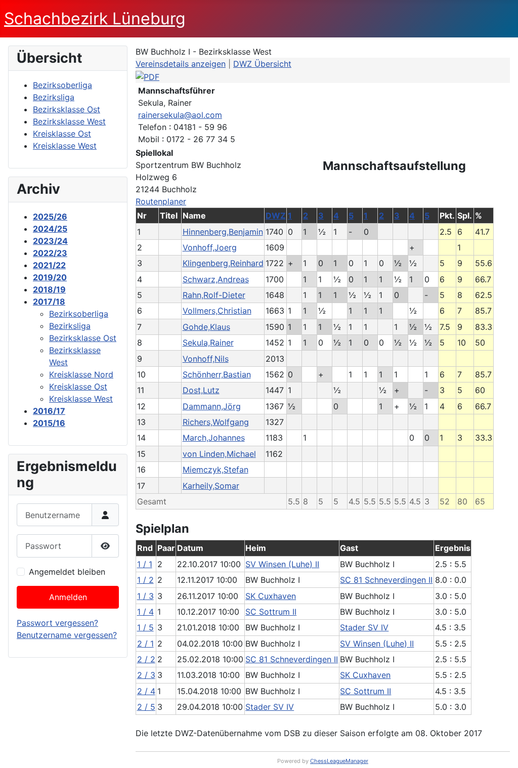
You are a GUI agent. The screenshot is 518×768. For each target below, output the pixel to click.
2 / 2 (146, 659)
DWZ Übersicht (262, 64)
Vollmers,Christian (217, 311)
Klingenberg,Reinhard (223, 263)
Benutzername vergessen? (67, 635)
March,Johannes (214, 438)
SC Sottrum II (270, 612)
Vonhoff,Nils (206, 359)
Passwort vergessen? (57, 623)
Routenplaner (161, 201)
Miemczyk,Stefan (215, 469)
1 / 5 (145, 627)
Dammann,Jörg (212, 406)
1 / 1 (144, 564)
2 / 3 (146, 675)
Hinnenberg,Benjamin (223, 232)
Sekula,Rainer (208, 342)
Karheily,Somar (211, 486)
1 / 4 (145, 612)
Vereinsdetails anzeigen (181, 64)
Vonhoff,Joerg (210, 247)
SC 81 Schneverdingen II (386, 580)
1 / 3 (145, 596)
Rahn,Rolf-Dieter (214, 295)
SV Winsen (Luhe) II (282, 564)
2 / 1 (145, 643)
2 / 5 (146, 707)
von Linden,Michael (219, 454)
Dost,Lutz (201, 390)
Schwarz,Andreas (216, 279)
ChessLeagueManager (339, 760)
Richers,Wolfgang (216, 422)
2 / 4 (146, 691)
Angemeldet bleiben (67, 572)
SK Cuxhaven (270, 596)
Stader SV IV (364, 627)
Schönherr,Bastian (217, 374)
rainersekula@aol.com (180, 115)
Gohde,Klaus (206, 327)
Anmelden (68, 597)
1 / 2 (145, 580)
